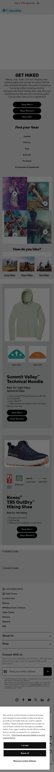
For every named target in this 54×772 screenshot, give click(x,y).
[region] (25, 738)
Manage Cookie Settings (24, 761)
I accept (24, 745)
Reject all (25, 753)
